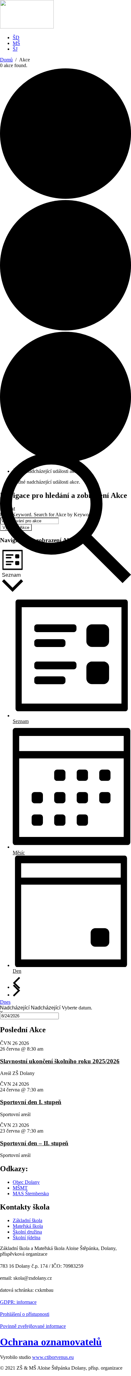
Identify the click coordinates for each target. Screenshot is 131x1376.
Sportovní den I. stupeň (30, 1102)
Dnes (5, 1002)
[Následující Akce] (16, 990)
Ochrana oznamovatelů (51, 1342)
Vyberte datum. (77, 1007)
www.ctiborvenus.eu (53, 1357)
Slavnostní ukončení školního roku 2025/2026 (60, 1061)
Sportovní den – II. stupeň (34, 1143)
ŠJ (15, 49)
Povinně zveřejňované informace (33, 1326)
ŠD (16, 37)
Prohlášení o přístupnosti (24, 1314)
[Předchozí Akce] (16, 983)
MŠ (16, 43)
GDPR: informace (18, 1302)
